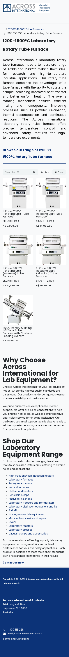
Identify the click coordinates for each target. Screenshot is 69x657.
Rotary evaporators (20, 483)
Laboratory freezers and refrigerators (31, 502)
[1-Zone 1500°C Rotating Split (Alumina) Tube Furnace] (18, 250)
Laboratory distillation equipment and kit (33, 506)
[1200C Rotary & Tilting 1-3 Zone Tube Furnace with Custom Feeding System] (18, 310)
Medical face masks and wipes (27, 518)
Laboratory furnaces (21, 479)
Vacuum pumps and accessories (28, 533)
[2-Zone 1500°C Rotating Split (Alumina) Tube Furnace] (51, 250)
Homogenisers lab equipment (26, 514)
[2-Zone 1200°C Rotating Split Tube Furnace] (51, 193)
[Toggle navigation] (6, 17)
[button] (45, 172)
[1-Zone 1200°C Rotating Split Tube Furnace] (18, 193)
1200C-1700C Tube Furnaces (26, 29)
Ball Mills (14, 510)
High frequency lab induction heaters (31, 475)
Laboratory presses (20, 529)
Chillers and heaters (21, 491)
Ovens (13, 521)
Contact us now (13, 562)
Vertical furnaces (19, 487)
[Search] (34, 172)
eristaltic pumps (19, 494)
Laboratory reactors (21, 525)
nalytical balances (21, 498)
